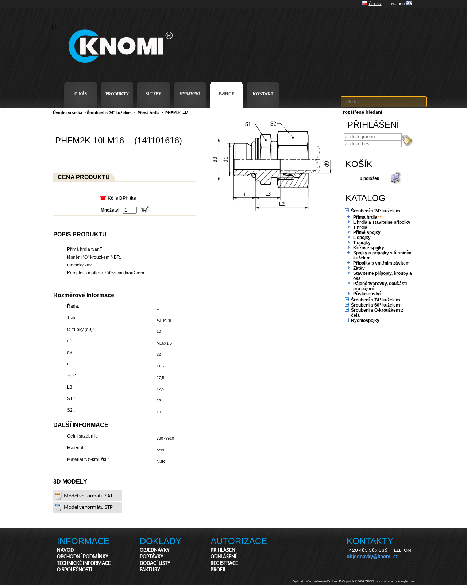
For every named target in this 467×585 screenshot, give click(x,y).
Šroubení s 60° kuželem (375, 305)
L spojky (362, 237)
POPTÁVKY (151, 557)
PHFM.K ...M (176, 113)
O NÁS (80, 94)
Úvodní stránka (67, 113)
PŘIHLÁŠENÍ (224, 550)
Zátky (359, 268)
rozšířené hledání (362, 112)
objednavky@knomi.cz (372, 557)
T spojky (362, 242)
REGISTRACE (224, 563)
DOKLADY (160, 541)
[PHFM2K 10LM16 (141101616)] (273, 212)
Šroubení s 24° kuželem (109, 113)
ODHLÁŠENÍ (223, 557)
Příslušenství (367, 293)
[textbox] (384, 101)
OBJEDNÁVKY (155, 550)
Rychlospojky (365, 320)
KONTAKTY (370, 541)
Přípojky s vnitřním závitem (381, 263)
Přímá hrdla (148, 113)
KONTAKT (263, 94)
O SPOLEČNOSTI (74, 570)
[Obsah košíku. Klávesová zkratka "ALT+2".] (395, 182)
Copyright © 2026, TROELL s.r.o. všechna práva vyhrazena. (379, 581)
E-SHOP (226, 94)
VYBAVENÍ (190, 94)
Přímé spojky (367, 232)
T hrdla (360, 227)
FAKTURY (150, 570)
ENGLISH (397, 4)
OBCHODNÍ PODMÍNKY (82, 557)
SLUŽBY (153, 94)
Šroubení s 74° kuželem (375, 300)
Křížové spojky (368, 247)
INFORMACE (83, 541)
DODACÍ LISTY (155, 563)
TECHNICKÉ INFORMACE (84, 563)
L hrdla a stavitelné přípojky (381, 222)
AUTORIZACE (239, 541)
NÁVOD (65, 550)
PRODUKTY (117, 94)
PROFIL (218, 570)
